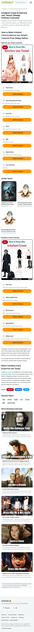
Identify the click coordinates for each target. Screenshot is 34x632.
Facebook (18, 389)
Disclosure (21, 614)
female (9, 399)
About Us (4, 614)
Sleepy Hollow (7, 374)
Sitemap (21, 617)
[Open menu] (31, 2)
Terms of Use (5, 617)
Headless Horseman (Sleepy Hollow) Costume (15, 9)
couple (16, 399)
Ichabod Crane (5, 372)
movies (27, 399)
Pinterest (10, 389)
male (3, 399)
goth (3, 403)
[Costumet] (7, 2)
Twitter (26, 389)
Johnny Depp (11, 403)
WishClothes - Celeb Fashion (9, 620)
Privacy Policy (12, 614)
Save (5, 47)
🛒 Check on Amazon (17, 94)
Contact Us (14, 617)
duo (21, 399)
